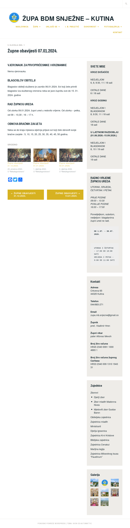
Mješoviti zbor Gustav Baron (105, 411)
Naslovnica (22, 26)
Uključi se (51, 26)
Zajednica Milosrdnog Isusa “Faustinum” (104, 455)
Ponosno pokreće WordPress (52, 523)
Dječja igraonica (99, 430)
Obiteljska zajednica (101, 417)
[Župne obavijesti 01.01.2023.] (45, 155)
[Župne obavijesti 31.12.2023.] (19, 155)
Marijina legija (97, 449)
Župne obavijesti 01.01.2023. (41, 164)
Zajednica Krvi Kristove (102, 435)
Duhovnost (90, 26)
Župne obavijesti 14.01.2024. (66, 194)
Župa (35, 26)
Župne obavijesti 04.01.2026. (67, 164)
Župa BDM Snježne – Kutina (68, 18)
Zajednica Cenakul (100, 444)
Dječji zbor (99, 397)
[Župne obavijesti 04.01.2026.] (71, 155)
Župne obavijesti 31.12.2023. (15, 164)
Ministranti (96, 426)
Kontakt (117, 32)
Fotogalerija (111, 26)
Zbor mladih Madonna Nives (105, 403)
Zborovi (94, 392)
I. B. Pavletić (72, 26)
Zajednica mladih (99, 421)
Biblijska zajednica (100, 439)
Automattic (86, 523)
